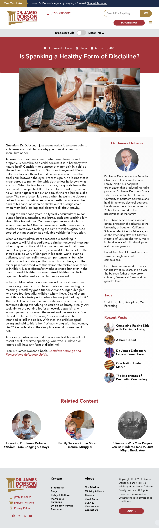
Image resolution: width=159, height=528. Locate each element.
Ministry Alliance (94, 491)
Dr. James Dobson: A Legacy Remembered (131, 352)
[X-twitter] (25, 516)
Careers (89, 495)
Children (110, 302)
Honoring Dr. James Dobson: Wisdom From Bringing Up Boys (26, 445)
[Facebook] (13, 516)
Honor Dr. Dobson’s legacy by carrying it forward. (69, 3)
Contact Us (91, 510)
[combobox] (122, 13)
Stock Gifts (91, 499)
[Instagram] (19, 516)
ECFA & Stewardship (92, 504)
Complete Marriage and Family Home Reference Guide (43, 353)
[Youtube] (30, 516)
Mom (143, 302)
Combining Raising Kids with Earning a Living (132, 327)
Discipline (131, 302)
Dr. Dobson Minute (62, 505)
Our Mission (92, 487)
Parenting (111, 306)
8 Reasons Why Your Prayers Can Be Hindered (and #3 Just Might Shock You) (132, 446)
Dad (120, 302)
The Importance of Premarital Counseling (131, 377)
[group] (91, 3)
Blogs (83, 48)
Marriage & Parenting (57, 500)
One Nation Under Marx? (129, 365)
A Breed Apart (126, 340)
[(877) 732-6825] (47, 13)
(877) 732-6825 (61, 13)
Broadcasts (57, 487)
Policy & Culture (60, 495)
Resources (57, 509)
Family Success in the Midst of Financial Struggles (79, 445)
